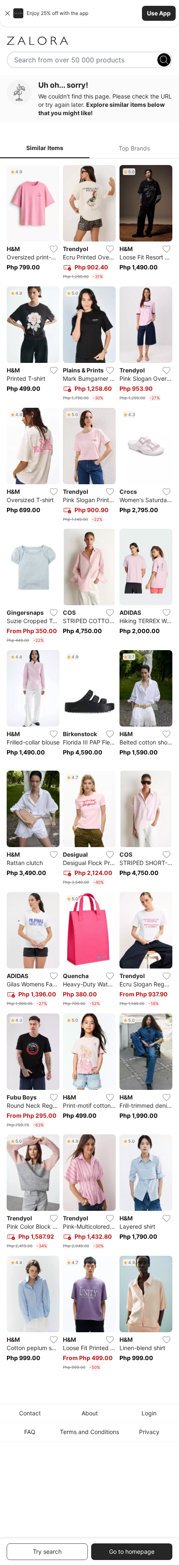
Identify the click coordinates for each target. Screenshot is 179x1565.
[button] (89, 13)
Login (149, 1413)
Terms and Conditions (89, 1431)
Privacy (149, 1431)
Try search (47, 1551)
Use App (159, 13)
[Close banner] (7, 13)
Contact (30, 1413)
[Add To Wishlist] (54, 249)
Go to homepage (131, 1551)
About (90, 1413)
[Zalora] (89, 41)
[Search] (164, 60)
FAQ (29, 1431)
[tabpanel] (89, 769)
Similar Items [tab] (44, 147)
